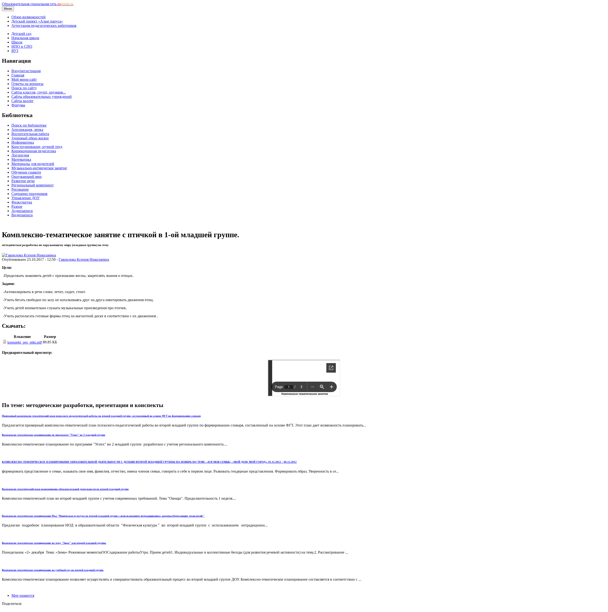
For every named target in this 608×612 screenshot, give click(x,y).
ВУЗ (14, 51)
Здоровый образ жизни (30, 138)
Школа (16, 42)
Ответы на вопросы (27, 84)
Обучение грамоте (26, 172)
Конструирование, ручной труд (36, 147)
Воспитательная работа (30, 134)
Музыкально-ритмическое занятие (39, 168)
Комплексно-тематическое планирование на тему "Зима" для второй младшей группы (54, 542)
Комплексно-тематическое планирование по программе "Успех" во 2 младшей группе (53, 434)
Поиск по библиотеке (29, 125)
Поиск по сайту (24, 88)
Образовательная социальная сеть (37, 4)
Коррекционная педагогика (33, 151)
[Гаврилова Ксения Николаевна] (29, 255)
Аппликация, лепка (27, 130)
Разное (16, 206)
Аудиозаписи (22, 211)
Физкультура (21, 202)
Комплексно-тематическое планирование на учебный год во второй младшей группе (53, 570)
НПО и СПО (21, 46)
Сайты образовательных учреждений (41, 97)
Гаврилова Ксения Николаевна (84, 259)
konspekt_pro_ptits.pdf (24, 342)
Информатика (22, 142)
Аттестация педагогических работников (43, 26)
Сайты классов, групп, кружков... (38, 92)
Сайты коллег (22, 101)
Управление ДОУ (25, 198)
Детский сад (21, 34)
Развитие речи (23, 181)
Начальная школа (25, 38)
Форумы (18, 105)
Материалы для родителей (32, 164)
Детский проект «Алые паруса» (37, 21)
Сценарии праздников (29, 194)
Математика (21, 159)
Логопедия (20, 155)
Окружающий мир (26, 177)
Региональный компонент (32, 185)
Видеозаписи (22, 215)
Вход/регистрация (26, 71)
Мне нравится (22, 595)
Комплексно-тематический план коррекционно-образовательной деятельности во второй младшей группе (65, 489)
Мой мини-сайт (24, 79)
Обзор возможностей (28, 17)
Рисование (20, 189)
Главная (17, 75)
